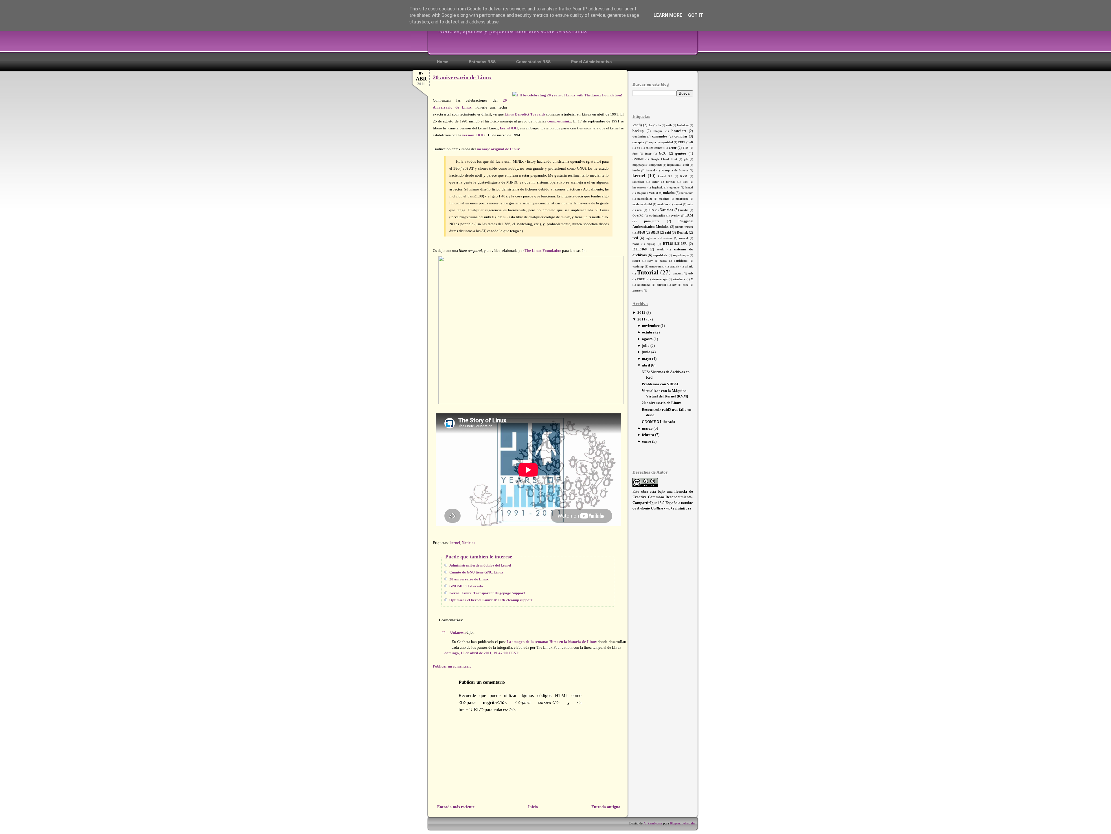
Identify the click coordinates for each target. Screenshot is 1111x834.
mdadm (669, 193)
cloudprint (639, 136)
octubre (648, 332)
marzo (647, 428)
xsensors (637, 290)
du (638, 147)
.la (659, 125)
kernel (638, 175)
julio (646, 345)
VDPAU (641, 279)
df (691, 142)
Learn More (668, 15)
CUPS (681, 142)
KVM (683, 176)
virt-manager (660, 279)
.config (637, 125)
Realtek (682, 232)
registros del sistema (659, 238)
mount (678, 204)
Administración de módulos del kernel (480, 565)
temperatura (656, 266)
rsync (635, 243)
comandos (659, 136)
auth (669, 125)
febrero (648, 434)
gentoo (680, 153)
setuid (661, 249)
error (672, 148)
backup (638, 131)
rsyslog (651, 243)
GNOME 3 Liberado (658, 421)
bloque (658, 131)
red (635, 238)
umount (678, 273)
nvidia (684, 210)
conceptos (638, 142)
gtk (686, 159)
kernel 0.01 (509, 128)
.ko (650, 125)
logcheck (657, 187)
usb (690, 273)
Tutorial (647, 272)
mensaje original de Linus (498, 149)
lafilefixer (638, 181)
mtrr (690, 204)
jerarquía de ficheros (674, 170)
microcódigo (644, 198)
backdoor (683, 125)
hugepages (638, 164)
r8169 (655, 232)
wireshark (679, 279)
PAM (689, 215)
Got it (695, 15)
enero (646, 441)
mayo (646, 358)
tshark (689, 266)
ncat (639, 210)
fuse (634, 153)
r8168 (641, 232)
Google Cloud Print (664, 159)
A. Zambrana (652, 823)
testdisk (674, 266)
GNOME (638, 159)
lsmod (689, 187)
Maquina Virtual (647, 193)
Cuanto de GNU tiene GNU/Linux (476, 572)
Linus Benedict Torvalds (525, 114)
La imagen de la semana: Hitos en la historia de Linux (552, 641)
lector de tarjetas (663, 181)
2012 (641, 312)
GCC (663, 153)
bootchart (679, 131)
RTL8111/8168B (675, 244)
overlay (675, 215)
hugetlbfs (656, 164)
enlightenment (654, 147)
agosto (647, 339)
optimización (657, 215)
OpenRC (637, 215)
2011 (641, 319)
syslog (636, 260)
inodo (636, 170)
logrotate (674, 187)
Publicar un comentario (452, 666)
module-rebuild (642, 204)
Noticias (666, 210)
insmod (650, 170)
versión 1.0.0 (472, 135)
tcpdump (638, 266)
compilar (680, 136)
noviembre (651, 325)
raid (668, 232)
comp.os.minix (559, 121)
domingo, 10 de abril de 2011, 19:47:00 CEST (481, 653)
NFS (651, 210)
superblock (660, 255)
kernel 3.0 (665, 176)
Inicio (533, 806)
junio (646, 352)
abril (646, 365)
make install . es (678, 508)
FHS (686, 147)
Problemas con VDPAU (660, 384)
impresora (673, 164)
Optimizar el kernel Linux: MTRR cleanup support (490, 600)
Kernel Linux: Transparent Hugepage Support (487, 593)
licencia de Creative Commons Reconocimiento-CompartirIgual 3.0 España (662, 497)
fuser (648, 153)
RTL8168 (639, 249)
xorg (685, 284)
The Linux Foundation (543, 250)
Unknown (458, 632)
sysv (650, 260)
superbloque (681, 255)
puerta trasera (684, 226)
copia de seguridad (661, 142)
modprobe (682, 198)
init (687, 164)
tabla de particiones (673, 260)
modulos (662, 204)
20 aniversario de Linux (661, 403)
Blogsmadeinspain (682, 823)
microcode (686, 193)
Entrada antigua (605, 806)
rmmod (683, 238)
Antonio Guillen (650, 508)
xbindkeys (643, 284)
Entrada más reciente (455, 806)
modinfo (664, 198)
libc (685, 181)
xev (674, 284)
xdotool (661, 284)
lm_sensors (639, 187)
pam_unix (651, 221)
